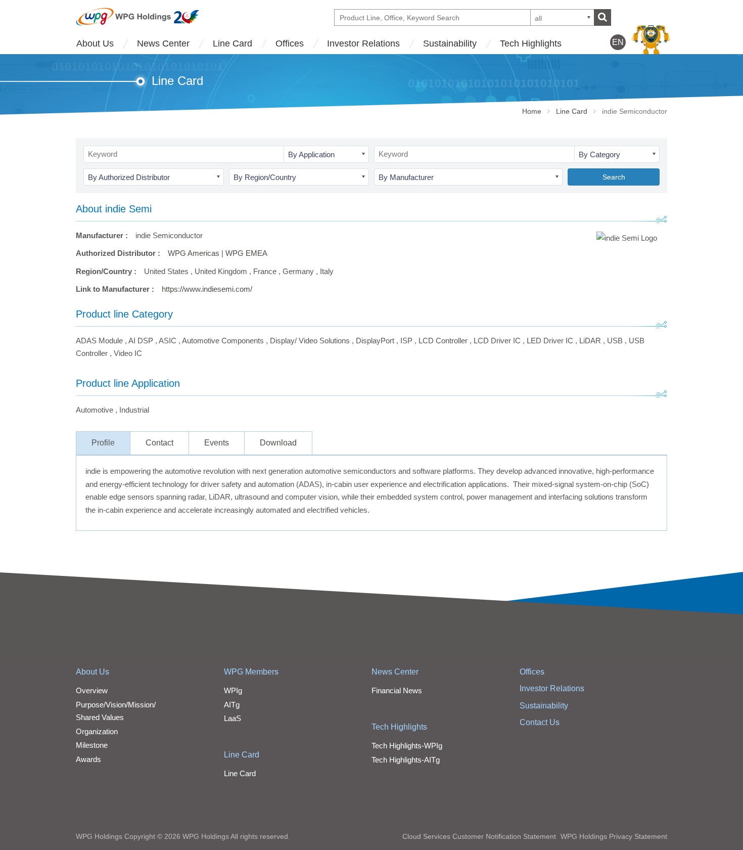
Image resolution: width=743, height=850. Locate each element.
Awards (88, 759)
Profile (103, 442)
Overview (92, 690)
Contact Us (540, 722)
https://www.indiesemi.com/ (207, 289)
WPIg (233, 690)
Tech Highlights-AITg (406, 759)
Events (216, 442)
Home (531, 111)
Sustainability (450, 43)
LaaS (232, 718)
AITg (232, 704)
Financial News (397, 690)
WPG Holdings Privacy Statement (614, 836)
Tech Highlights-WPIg (407, 745)
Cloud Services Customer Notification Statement (479, 836)
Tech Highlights (531, 43)
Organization (97, 731)
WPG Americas (193, 253)
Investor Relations (363, 43)
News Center (163, 43)
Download (278, 442)
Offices (289, 43)
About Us (95, 43)
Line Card (232, 43)
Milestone (92, 745)
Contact (159, 442)
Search (613, 177)
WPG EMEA (246, 253)
